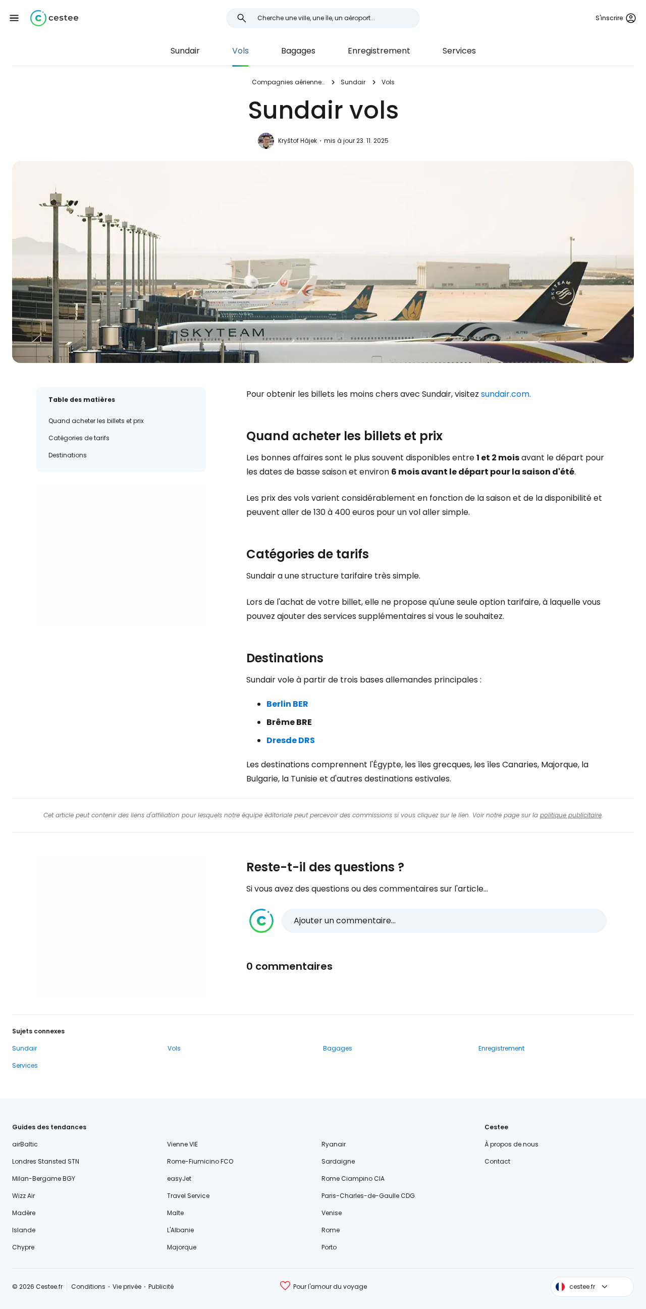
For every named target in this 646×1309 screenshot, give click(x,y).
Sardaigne (338, 1161)
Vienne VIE (182, 1144)
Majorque (181, 1247)
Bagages (298, 51)
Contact (497, 1161)
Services (459, 51)
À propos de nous (511, 1144)
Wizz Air (23, 1195)
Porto (329, 1247)
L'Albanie (180, 1230)
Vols (240, 51)
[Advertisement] (121, 554)
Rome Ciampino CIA (353, 1178)
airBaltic (25, 1144)
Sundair (185, 51)
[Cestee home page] (54, 18)
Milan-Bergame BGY (43, 1178)
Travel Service (188, 1195)
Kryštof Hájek (297, 140)
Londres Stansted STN (45, 1161)
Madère (23, 1213)
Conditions (88, 1286)
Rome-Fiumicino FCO (200, 1161)
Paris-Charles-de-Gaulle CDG (368, 1195)
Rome (330, 1230)
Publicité (161, 1286)
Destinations (67, 455)
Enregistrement (379, 51)
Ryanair (333, 1144)
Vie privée (127, 1286)
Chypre (23, 1247)
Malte (175, 1213)
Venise (331, 1213)
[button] (14, 18)
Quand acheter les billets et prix (96, 420)
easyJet (179, 1178)
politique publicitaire (571, 815)
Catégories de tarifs (79, 438)
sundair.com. (506, 394)
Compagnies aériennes (288, 82)
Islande (23, 1230)
